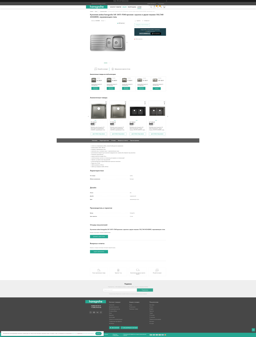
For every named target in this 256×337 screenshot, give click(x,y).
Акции (124, 7)
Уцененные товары (133, 309)
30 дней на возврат (103, 69)
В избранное (146, 20)
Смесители (111, 305)
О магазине (152, 317)
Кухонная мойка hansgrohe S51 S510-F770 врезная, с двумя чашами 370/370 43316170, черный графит (137, 129)
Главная (91, 11)
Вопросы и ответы (123, 140)
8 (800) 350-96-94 (151, 3)
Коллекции (111, 323)
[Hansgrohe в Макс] (101, 312)
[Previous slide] (88, 116)
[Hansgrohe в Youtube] (94, 312)
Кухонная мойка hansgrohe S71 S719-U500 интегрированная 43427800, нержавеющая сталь (117, 128)
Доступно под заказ (95, 88)
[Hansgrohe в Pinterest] (90, 312)
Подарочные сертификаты (115, 321)
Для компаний (115, 327)
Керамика (111, 315)
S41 (105, 20)
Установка (151, 315)
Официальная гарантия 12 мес (122, 69)
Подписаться (145, 290)
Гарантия (151, 311)
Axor (139, 7)
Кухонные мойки (103, 11)
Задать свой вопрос (99, 251)
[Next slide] (127, 42)
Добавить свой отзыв (99, 236)
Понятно (98, 333)
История (151, 323)
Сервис (151, 313)
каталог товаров (115, 7)
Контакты (151, 321)
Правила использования (155, 319)
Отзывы (113, 140)
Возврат (151, 309)
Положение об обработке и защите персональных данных (135, 335)
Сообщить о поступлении (142, 24)
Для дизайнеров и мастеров (130, 327)
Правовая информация (116, 335)
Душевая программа (114, 307)
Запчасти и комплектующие (115, 319)
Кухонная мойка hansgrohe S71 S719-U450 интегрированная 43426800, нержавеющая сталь (98, 128)
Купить (156, 88)
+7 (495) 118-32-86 (96, 307)
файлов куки (74, 333)
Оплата (151, 307)
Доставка (151, 305)
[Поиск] (151, 7)
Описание (94, 140)
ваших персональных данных (88, 333)
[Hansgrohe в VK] (97, 312)
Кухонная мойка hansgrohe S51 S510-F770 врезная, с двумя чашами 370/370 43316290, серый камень (157, 129)
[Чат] (253, 329)
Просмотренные (134, 140)
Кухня (96, 11)
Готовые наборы (113, 311)
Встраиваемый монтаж (114, 309)
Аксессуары (112, 317)
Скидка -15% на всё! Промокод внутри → (115, 0)
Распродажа (132, 7)
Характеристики (104, 140)
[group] (99, 272)
